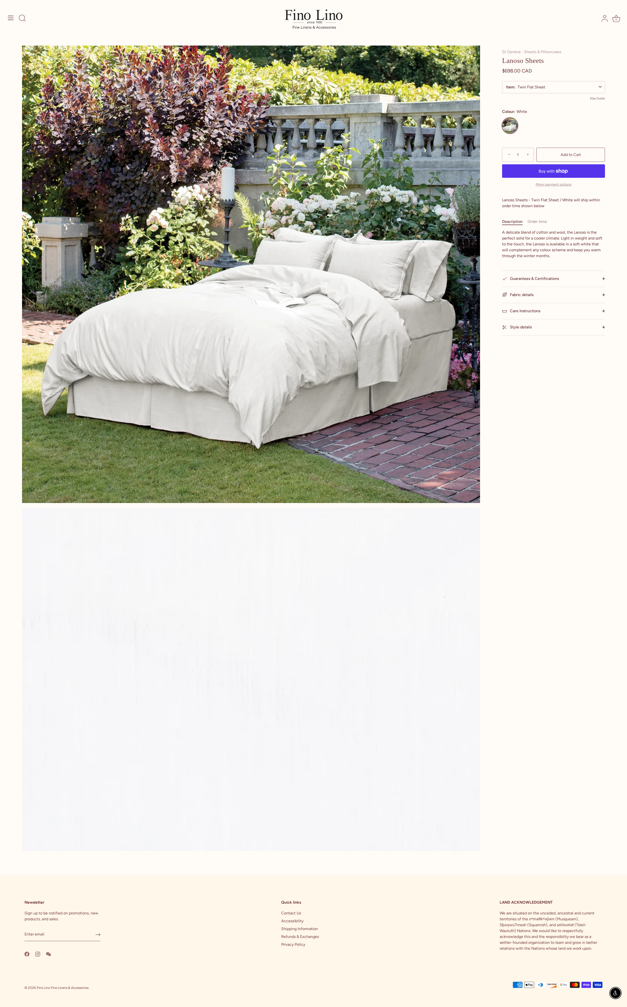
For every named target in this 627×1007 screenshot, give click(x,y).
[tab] (515, 222)
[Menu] (10, 17)
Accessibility (292, 921)
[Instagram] (37, 953)
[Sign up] (98, 934)
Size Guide (597, 98)
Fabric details (521, 294)
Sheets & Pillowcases (542, 51)
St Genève (511, 51)
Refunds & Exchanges (300, 936)
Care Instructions (524, 311)
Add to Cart (571, 154)
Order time (537, 221)
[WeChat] (48, 953)
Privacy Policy (293, 944)
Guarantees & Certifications (534, 278)
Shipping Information (299, 928)
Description (512, 221)
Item (510, 87)
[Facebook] (26, 953)
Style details (520, 327)
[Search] (22, 18)
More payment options (553, 184)
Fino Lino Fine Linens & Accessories (62, 988)
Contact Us (291, 913)
